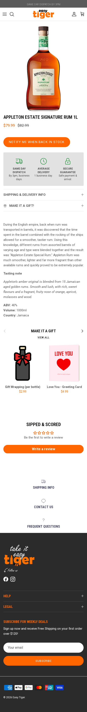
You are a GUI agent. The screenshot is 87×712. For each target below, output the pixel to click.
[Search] (14, 14)
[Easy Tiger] (43, 14)
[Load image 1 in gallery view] (43, 68)
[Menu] (4, 14)
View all (43, 337)
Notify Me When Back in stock (37, 142)
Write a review (43, 449)
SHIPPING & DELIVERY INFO (24, 195)
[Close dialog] (14, 638)
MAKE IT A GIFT (43, 331)
